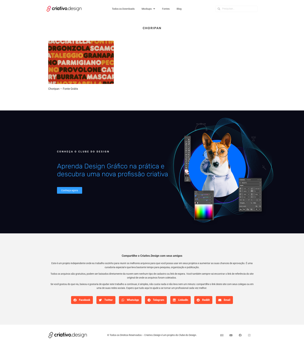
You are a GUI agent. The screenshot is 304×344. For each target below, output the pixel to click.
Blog (179, 8)
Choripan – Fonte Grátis (63, 88)
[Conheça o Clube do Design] (218, 172)
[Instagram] (249, 335)
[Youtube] (231, 335)
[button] (82, 300)
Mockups (147, 8)
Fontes (166, 8)
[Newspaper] (222, 335)
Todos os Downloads (123, 8)
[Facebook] (240, 335)
